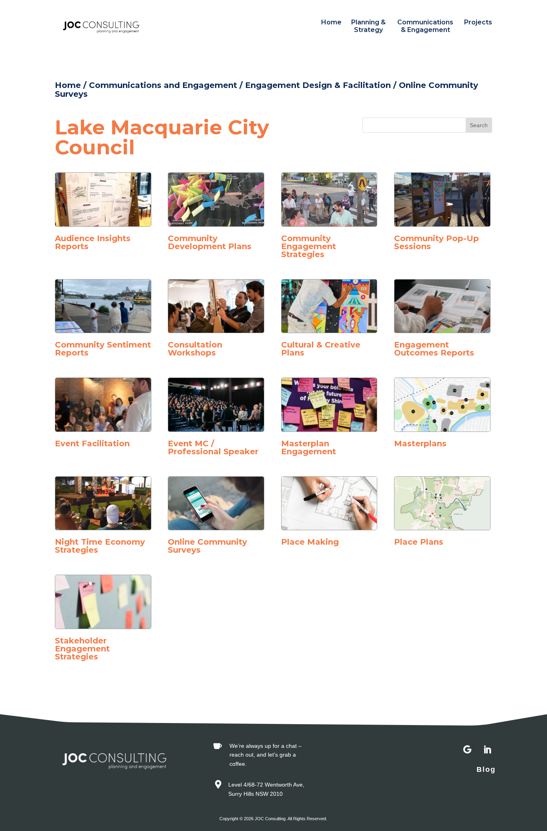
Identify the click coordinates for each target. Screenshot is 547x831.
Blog (486, 769)
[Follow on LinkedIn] (487, 749)
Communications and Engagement (163, 85)
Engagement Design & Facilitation (318, 85)
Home (331, 22)
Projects (478, 22)
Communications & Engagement (425, 26)
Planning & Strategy (368, 26)
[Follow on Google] (467, 749)
